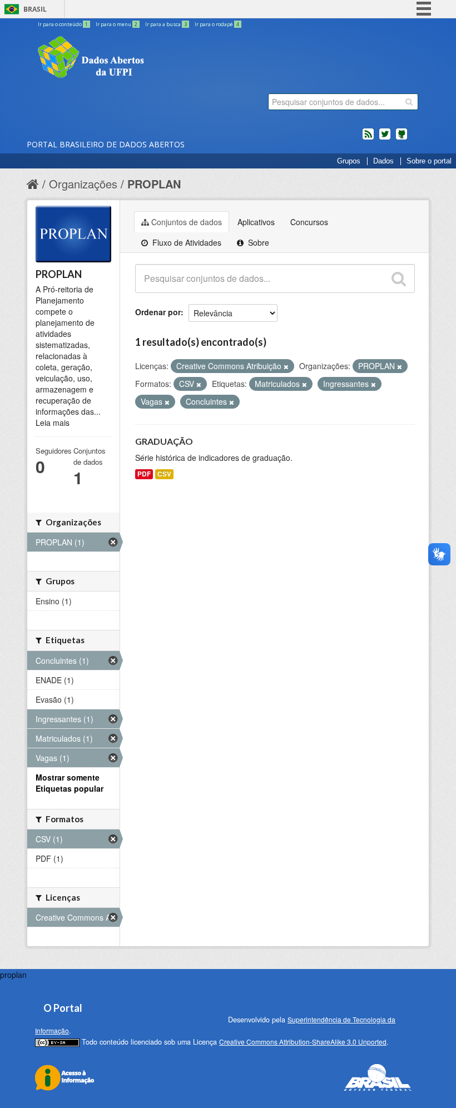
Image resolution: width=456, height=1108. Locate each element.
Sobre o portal (429, 161)
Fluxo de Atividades (185, 242)
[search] (409, 101)
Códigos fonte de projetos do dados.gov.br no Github (401, 138)
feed (368, 138)
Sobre (257, 242)
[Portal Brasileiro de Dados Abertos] (157, 58)
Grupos (348, 161)
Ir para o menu (116, 24)
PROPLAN (154, 184)
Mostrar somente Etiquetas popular (69, 783)
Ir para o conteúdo (63, 24)
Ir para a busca (166, 24)
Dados (383, 161)
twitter (384, 138)
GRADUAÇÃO (164, 441)
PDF (144, 474)
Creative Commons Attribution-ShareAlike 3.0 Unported (302, 1041)
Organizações (83, 184)
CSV (164, 474)
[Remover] (286, 366)
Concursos (309, 221)
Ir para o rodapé (217, 24)
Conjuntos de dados (186, 221)
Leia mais (53, 422)
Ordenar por (158, 311)
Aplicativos (256, 221)
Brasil (35, 9)
